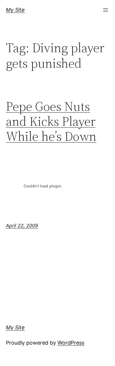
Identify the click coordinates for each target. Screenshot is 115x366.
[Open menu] (105, 9)
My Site (15, 10)
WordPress (71, 343)
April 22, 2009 (22, 225)
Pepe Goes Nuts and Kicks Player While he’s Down (51, 121)
